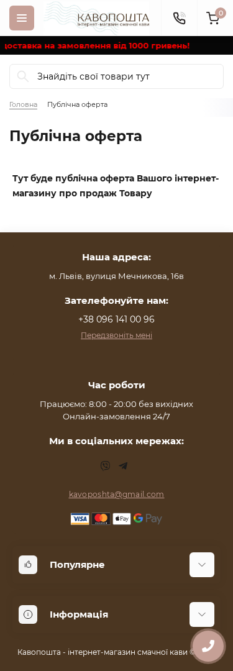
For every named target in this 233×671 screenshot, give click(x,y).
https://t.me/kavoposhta (123, 466)
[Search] (23, 76)
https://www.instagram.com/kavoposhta (105, 466)
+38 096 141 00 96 (116, 319)
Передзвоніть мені (116, 335)
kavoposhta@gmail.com (117, 494)
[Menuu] (21, 18)
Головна (23, 104)
